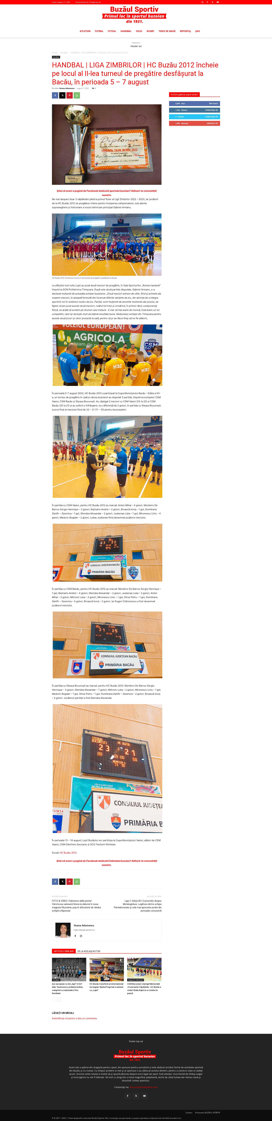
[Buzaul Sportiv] (136, 14)
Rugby (150, 31)
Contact (188, 1112)
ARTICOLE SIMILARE (64, 951)
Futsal (112, 31)
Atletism (85, 31)
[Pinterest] (69, 95)
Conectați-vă (211, 110)
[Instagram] (82, 936)
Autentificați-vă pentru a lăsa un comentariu (74, 1018)
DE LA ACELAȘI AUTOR (89, 951)
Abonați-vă (212, 123)
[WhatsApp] (77, 95)
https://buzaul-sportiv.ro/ (84, 930)
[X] (212, 2)
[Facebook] (207, 2)
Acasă (54, 52)
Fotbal (99, 31)
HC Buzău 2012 (68, 852)
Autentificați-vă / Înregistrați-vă (88, 2)
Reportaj (185, 31)
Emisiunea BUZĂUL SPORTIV (207, 1112)
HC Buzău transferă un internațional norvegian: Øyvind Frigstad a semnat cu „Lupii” (106, 987)
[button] (202, 2)
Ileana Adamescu (66, 88)
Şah (197, 31)
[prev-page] (54, 1000)
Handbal (126, 31)
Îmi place (213, 103)
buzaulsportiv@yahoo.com (144, 1087)
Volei (139, 31)
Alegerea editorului (135, 980)
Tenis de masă (167, 31)
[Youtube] (217, 2)
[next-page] (59, 1000)
